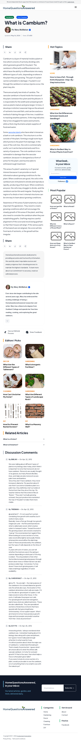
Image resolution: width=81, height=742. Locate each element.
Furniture (46, 724)
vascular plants (14, 132)
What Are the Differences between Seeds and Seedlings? (61, 116)
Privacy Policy (7, 739)
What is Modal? (69, 206)
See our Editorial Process (14, 332)
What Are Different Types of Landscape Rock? (34, 396)
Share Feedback (36, 332)
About (64, 712)
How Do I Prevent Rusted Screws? (10, 425)
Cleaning (7, 391)
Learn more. (70, 2)
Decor (6, 361)
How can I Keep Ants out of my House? (55, 245)
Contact (65, 715)
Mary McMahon (21, 30)
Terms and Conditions (18, 739)
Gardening (30, 361)
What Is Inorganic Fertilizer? (32, 365)
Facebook (65, 725)
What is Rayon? (69, 224)
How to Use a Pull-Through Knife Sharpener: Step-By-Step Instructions (62, 79)
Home (52, 73)
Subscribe (63, 177)
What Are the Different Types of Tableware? (11, 367)
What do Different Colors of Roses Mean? (56, 226)
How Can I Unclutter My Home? (12, 395)
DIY (4, 421)
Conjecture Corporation (24, 736)
